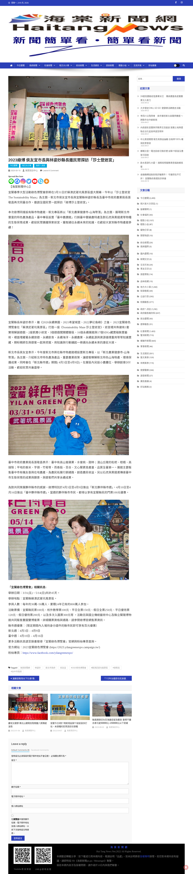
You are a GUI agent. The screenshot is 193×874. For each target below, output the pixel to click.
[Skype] (40, 181)
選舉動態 (144, 324)
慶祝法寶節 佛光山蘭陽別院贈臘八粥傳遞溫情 (27, 725)
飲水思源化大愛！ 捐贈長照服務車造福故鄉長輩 (161, 165)
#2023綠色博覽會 (78, 668)
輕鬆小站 (123, 65)
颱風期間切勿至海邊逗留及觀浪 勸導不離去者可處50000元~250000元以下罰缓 (111, 721)
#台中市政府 (16, 671)
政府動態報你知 (147, 313)
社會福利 (144, 215)
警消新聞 (144, 335)
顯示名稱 (16, 787)
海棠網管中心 (30, 731)
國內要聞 (144, 253)
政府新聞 (33, 65)
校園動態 (144, 302)
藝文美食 (144, 357)
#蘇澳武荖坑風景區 (99, 668)
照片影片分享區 (147, 203)
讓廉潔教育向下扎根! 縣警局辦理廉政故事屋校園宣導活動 (26, 678)
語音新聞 (110, 65)
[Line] (11, 181)
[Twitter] (29, 181)
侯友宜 (63, 668)
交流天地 (137, 65)
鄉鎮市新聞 (145, 341)
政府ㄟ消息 (40, 166)
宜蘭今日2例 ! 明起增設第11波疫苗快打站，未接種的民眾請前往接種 (68, 725)
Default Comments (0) (20, 750)
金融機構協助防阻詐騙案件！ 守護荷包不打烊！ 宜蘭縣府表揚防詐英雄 (160, 176)
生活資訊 (95, 65)
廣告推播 (144, 381)
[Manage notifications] (186, 867)
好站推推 (152, 65)
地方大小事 (64, 65)
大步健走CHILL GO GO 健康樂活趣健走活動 (160, 108)
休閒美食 (144, 363)
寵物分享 (144, 230)
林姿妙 (38, 668)
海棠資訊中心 (72, 731)
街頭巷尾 (144, 291)
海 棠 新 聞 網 (118, 847)
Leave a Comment (51, 170)
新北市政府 (50, 668)
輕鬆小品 (144, 224)
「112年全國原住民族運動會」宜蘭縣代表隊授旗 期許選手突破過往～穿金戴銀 (117, 678)
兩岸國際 (144, 246)
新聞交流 (144, 259)
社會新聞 (48, 65)
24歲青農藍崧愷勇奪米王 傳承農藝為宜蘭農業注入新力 (161, 98)
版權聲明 (144, 209)
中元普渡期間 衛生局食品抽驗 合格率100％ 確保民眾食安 (161, 141)
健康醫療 (144, 370)
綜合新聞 (80, 65)
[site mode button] (177, 65)
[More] (46, 181)
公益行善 (144, 296)
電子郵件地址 (17, 796)
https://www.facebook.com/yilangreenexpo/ (48, 652)
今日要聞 (21, 65)
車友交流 (144, 268)
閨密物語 (144, 235)
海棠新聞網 (25, 668)
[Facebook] (17, 181)
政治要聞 (144, 318)
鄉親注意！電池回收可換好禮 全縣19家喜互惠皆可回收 (161, 153)
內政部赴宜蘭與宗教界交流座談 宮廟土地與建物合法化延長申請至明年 (161, 129)
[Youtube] (34, 181)
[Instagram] (23, 181)
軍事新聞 (144, 346)
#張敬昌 (116, 668)
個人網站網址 (17, 806)
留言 (14, 760)
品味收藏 (144, 281)
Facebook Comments (40, 750)
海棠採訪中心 (31, 170)
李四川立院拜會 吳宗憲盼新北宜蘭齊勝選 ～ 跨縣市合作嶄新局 (161, 118)
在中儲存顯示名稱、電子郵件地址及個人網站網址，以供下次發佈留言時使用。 (20, 826)
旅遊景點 (144, 274)
